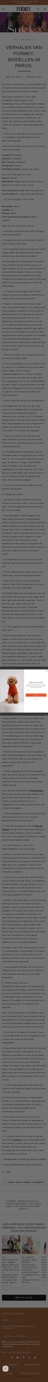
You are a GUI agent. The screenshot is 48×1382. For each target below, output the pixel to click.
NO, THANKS (36, 699)
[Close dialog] (46, 671)
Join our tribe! (36, 695)
